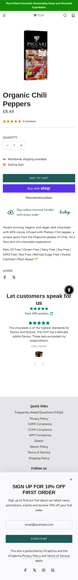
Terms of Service (58, 556)
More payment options (39, 197)
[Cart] (73, 15)
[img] (39, 308)
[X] (34, 570)
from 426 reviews (36, 313)
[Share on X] (14, 278)
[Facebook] (25, 570)
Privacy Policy (31, 556)
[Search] (65, 15)
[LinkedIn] (52, 570)
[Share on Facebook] (5, 278)
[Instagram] (43, 570)
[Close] (71, 479)
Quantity (10, 137)
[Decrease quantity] (7, 145)
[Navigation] (4, 15)
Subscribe (39, 538)
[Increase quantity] (21, 145)
